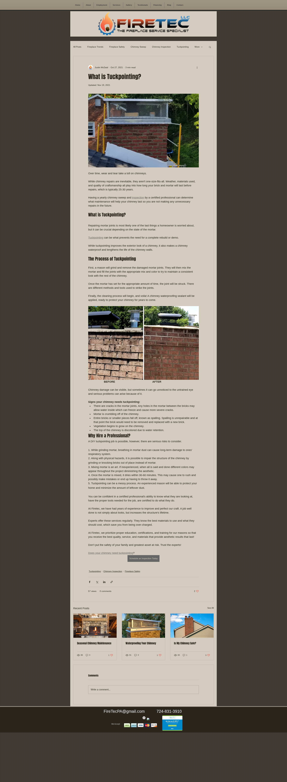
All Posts (77, 47)
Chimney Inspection (161, 47)
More (197, 47)
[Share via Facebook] (89, 582)
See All (210, 608)
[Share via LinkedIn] (104, 582)
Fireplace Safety (117, 47)
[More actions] (197, 67)
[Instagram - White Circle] (144, 717)
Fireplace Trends (95, 47)
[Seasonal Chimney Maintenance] (95, 626)
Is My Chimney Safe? (185, 643)
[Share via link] (111, 582)
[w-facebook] (148, 719)
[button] (116, 5)
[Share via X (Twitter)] (97, 582)
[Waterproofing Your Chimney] (143, 626)
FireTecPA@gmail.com (124, 711)
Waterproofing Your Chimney (141, 643)
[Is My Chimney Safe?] (192, 626)
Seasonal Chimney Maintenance (94, 643)
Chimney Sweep (138, 47)
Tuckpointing (183, 47)
